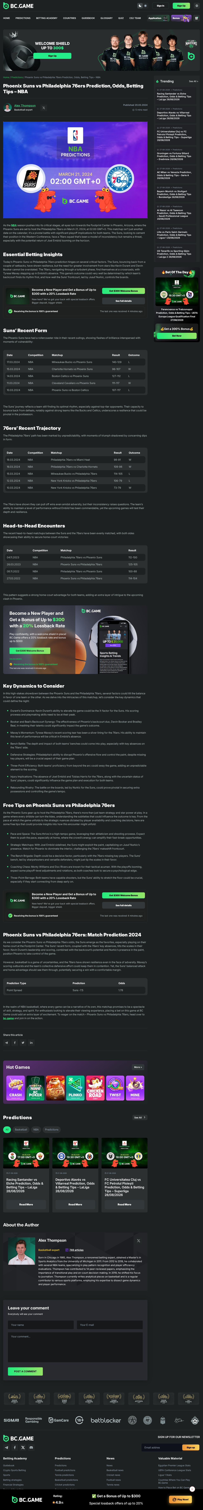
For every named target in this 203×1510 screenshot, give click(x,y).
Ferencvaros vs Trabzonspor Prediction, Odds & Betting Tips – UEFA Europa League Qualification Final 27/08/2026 (177, 314)
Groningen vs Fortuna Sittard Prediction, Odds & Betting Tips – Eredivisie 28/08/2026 (174, 156)
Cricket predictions (65, 1484)
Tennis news (113, 1484)
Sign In (160, 5)
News (109, 1465)
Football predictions (65, 1470)
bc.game (8, 1018)
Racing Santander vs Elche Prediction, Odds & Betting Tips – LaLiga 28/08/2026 (174, 96)
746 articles (76, 1250)
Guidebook (88, 18)
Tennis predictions (64, 1475)
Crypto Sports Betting (14, 1470)
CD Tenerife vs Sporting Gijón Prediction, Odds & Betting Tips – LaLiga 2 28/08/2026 (174, 254)
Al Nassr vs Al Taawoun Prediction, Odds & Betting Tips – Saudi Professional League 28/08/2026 (174, 214)
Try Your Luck (23, 764)
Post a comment (25, 1371)
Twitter (43, 108)
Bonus (176, 18)
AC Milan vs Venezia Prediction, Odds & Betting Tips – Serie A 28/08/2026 (174, 175)
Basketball (21, 1129)
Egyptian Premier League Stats (174, 1465)
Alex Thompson (25, 105)
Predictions (23, 18)
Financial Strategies (13, 1484)
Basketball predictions (66, 1480)
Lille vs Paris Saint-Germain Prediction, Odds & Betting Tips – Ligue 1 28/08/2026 (174, 235)
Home (6, 18)
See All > (193, 81)
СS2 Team (135, 18)
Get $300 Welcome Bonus (123, 290)
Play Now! (183, 1499)
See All (138, 1117)
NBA (14, 225)
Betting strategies (12, 1480)
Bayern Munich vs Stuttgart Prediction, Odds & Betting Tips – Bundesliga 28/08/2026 (174, 194)
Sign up (191, 1447)
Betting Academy (46, 18)
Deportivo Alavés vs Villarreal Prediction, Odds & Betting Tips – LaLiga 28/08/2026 (174, 115)
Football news (114, 1480)
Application (154, 18)
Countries (69, 18)
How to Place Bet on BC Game (174, 1487)
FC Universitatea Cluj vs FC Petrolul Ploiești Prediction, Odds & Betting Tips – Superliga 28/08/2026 (174, 136)
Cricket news (113, 1475)
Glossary (107, 18)
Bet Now (176, 335)
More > (138, 1067)
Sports (6, 1475)
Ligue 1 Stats (165, 1475)
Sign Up (181, 5)
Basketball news (115, 1470)
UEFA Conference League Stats (174, 1470)
